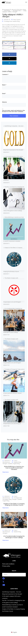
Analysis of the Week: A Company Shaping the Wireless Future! (14, 504)
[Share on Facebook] (9, 54)
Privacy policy (6, 566)
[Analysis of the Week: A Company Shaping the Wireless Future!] (13, 485)
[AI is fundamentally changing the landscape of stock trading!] (14, 520)
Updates (10, 463)
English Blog (16, 463)
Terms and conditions (8, 564)
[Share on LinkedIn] (9, 63)
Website (4, 102)
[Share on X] (9, 58)
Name (4, 84)
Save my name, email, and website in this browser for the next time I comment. (13, 111)
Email (4, 93)
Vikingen (5, 463)
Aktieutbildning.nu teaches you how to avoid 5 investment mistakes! (14, 468)
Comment (5, 74)
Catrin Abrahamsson (10, 461)
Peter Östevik (16, 19)
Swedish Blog (16, 21)
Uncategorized (8, 21)
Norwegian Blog (7, 499)
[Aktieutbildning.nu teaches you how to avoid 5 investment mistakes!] (14, 450)
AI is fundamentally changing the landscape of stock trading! (14, 536)
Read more (6, 472)
